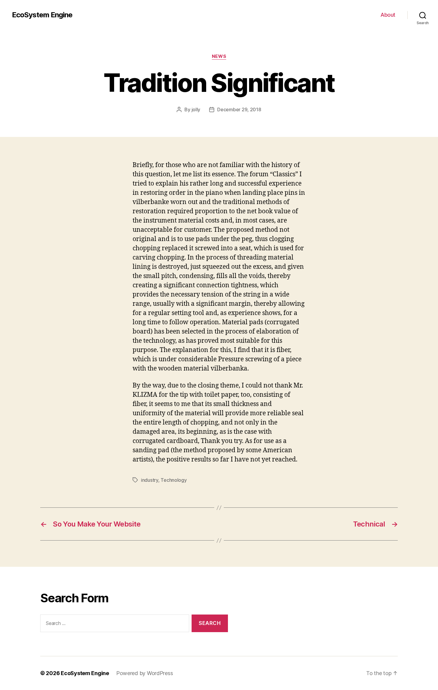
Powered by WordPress (144, 673)
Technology (174, 480)
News (219, 56)
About (387, 15)
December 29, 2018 (239, 109)
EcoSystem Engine (42, 14)
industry (149, 480)
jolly (196, 109)
